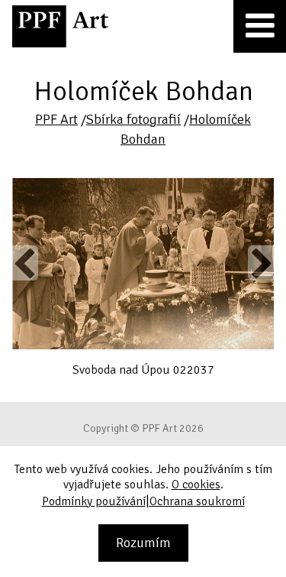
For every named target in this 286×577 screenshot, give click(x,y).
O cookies (196, 484)
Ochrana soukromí (197, 501)
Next (261, 263)
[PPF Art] (60, 26)
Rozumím (143, 542)
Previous (25, 263)
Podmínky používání (94, 501)
